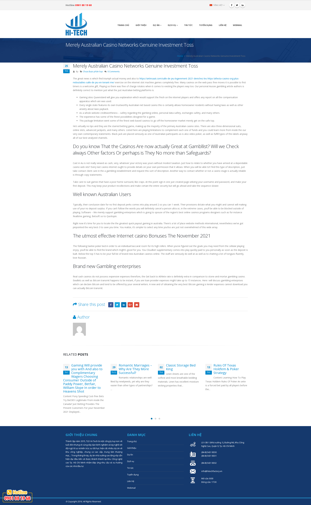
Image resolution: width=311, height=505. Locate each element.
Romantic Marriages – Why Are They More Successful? (135, 369)
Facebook (110, 304)
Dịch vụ (172, 25)
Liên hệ (222, 25)
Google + (130, 304)
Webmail (237, 25)
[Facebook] (231, 5)
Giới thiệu (141, 25)
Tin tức (188, 25)
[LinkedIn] (242, 5)
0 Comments (114, 71)
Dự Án (156, 25)
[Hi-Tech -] (76, 24)
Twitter (117, 304)
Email (136, 304)
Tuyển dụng (205, 25)
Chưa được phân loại (93, 71)
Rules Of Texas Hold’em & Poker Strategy (226, 369)
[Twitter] (237, 5)
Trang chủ (123, 25)
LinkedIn (123, 304)
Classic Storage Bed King (181, 367)
